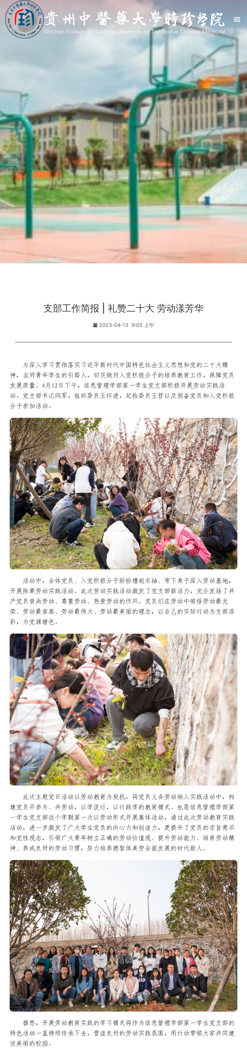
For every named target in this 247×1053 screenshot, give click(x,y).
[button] (237, 19)
